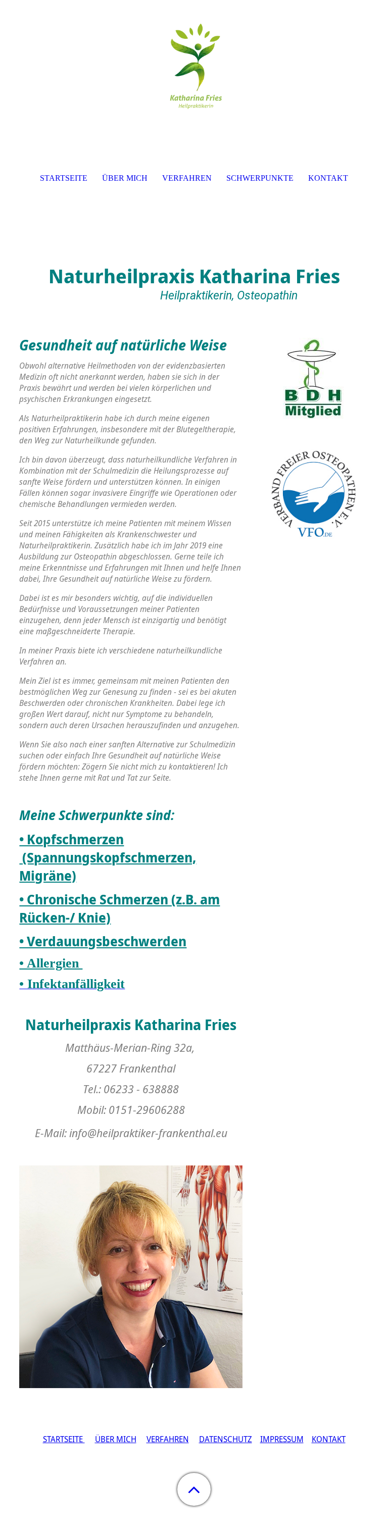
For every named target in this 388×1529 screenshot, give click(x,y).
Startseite (63, 178)
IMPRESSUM (282, 1439)
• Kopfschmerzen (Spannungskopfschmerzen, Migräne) (107, 857)
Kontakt (328, 178)
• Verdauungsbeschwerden (102, 941)
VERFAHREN (168, 1439)
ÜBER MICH (115, 1439)
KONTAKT (329, 1439)
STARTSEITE (64, 1439)
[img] (194, 63)
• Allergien (50, 963)
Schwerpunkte (260, 178)
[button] (194, 1489)
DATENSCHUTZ (225, 1439)
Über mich (125, 178)
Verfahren (187, 178)
